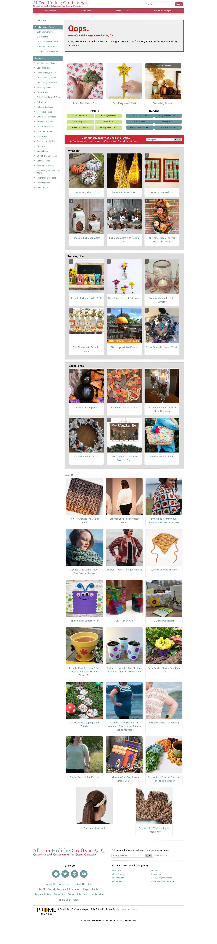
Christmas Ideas (44, 68)
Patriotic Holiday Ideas (47, 141)
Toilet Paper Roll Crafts (47, 46)
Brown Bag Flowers (163, 103)
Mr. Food (155, 870)
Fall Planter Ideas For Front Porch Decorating (162, 239)
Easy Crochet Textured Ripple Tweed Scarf (154, 830)
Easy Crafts (108, 122)
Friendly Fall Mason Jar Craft (86, 298)
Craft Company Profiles (47, 77)
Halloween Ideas (44, 112)
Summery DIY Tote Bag (162, 456)
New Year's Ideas (44, 131)
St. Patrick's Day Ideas (47, 156)
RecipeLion (156, 874)
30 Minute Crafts (140, 116)
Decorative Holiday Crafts (48, 51)
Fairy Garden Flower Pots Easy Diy (164, 670)
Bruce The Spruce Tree (85, 103)
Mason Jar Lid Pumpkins (86, 192)
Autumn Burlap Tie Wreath (124, 407)
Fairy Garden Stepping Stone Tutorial (84, 724)
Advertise (64, 884)
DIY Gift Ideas (140, 122)
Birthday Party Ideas (46, 63)
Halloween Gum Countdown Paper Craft (124, 779)
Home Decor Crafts (80, 128)
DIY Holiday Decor (80, 122)
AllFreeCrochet (118, 874)
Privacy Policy (123, 141)
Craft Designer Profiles (47, 82)
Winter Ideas (42, 187)
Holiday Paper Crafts (108, 128)
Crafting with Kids (108, 116)
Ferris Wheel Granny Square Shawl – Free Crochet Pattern (163, 520)
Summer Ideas (43, 161)
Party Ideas (42, 136)
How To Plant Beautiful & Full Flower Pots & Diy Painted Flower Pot (84, 672)
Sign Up (177, 139)
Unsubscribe (97, 894)
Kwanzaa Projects (45, 121)
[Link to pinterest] (74, 874)
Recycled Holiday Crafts (47, 41)
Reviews (41, 146)
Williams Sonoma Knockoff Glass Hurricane (162, 409)
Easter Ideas (42, 92)
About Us (51, 884)
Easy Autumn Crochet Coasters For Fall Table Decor (164, 779)
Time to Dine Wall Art (162, 192)
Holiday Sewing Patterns (140, 128)
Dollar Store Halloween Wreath (162, 347)
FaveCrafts (116, 870)
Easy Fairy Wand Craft (124, 103)
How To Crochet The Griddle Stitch (84, 520)
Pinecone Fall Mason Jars (86, 237)
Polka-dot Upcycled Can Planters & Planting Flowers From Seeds (124, 670)
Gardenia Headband (94, 828)
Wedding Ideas (43, 183)
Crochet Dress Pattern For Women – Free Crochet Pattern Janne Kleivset (124, 726)
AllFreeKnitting (118, 878)
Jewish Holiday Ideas (46, 117)
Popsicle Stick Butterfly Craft (84, 620)
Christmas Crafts (80, 116)
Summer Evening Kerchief (163, 569)
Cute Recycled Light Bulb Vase (124, 298)
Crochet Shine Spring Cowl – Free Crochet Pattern (84, 571)
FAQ (90, 884)
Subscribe (41, 20)
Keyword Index (91, 889)
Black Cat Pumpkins (86, 407)
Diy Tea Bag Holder (164, 620)
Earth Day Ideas (44, 87)
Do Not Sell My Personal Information (59, 889)
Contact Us (79, 884)
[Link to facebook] (56, 874)
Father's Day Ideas (45, 107)
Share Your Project (69, 899)
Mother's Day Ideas (45, 126)
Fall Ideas (41, 102)
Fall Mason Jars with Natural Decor (124, 239)
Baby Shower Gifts (45, 32)
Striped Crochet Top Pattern (164, 722)
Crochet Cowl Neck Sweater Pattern (124, 520)
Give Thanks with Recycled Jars (86, 349)
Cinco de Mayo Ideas (46, 73)
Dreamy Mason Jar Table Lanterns (162, 300)
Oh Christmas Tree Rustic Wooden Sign (124, 458)
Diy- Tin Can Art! (124, 620)
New (67, 475)
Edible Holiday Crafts (168, 128)
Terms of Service (77, 894)
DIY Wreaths (42, 37)
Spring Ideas (42, 151)
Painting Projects (168, 122)
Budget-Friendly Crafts (168, 116)
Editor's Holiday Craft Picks (49, 97)
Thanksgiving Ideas (45, 166)
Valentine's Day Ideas (46, 178)
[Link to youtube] (84, 874)
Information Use (136, 141)
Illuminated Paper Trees (124, 192)
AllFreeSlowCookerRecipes (163, 881)
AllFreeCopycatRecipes (161, 878)
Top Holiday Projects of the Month (49, 171)
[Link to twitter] (65, 874)
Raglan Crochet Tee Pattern (84, 777)
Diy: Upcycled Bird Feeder (124, 347)
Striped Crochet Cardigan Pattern (124, 569)
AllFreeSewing (118, 881)
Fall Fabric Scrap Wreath (86, 456)
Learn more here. (129, 909)
